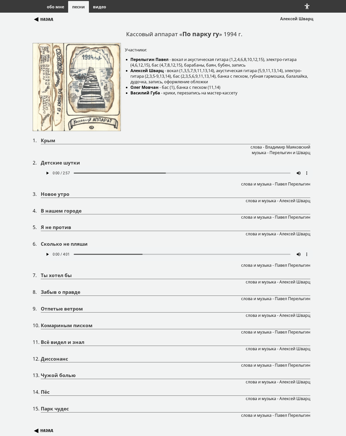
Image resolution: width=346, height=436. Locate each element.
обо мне (55, 7)
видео (99, 7)
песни (78, 7)
